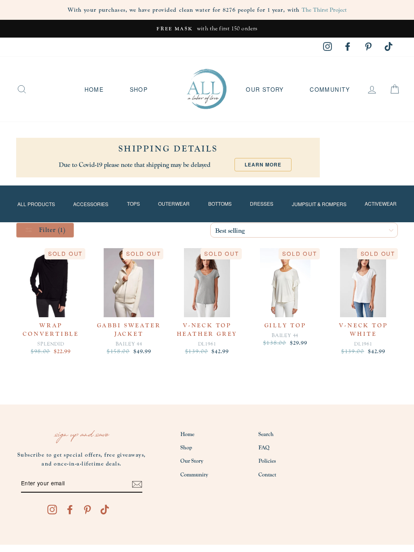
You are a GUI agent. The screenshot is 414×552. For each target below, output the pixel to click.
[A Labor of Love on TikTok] (105, 509)
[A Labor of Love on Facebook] (70, 509)
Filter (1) (51, 229)
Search (266, 434)
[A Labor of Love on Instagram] (52, 509)
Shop (139, 89)
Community (330, 89)
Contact (267, 474)
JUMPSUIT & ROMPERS (319, 203)
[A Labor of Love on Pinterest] (87, 509)
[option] (207, 29)
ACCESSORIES (90, 203)
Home (94, 89)
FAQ (264, 447)
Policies (267, 461)
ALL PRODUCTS (36, 203)
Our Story (265, 89)
